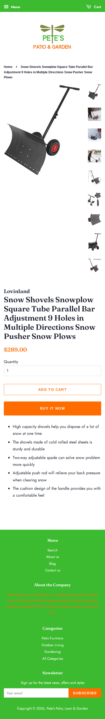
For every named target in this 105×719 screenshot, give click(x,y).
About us (52, 556)
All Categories (52, 658)
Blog (52, 563)
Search (52, 550)
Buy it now (52, 408)
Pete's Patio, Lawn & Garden (67, 708)
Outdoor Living (53, 645)
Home (8, 67)
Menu (15, 6)
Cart (97, 7)
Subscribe (85, 693)
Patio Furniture (52, 638)
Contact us (52, 570)
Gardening (52, 651)
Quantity (11, 362)
